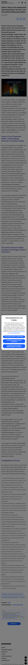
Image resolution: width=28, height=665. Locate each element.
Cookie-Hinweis (13, 333)
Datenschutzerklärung (20, 331)
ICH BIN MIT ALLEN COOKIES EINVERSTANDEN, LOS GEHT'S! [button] (14, 346)
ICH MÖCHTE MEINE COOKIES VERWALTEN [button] (14, 341)
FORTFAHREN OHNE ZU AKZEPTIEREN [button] (14, 336)
